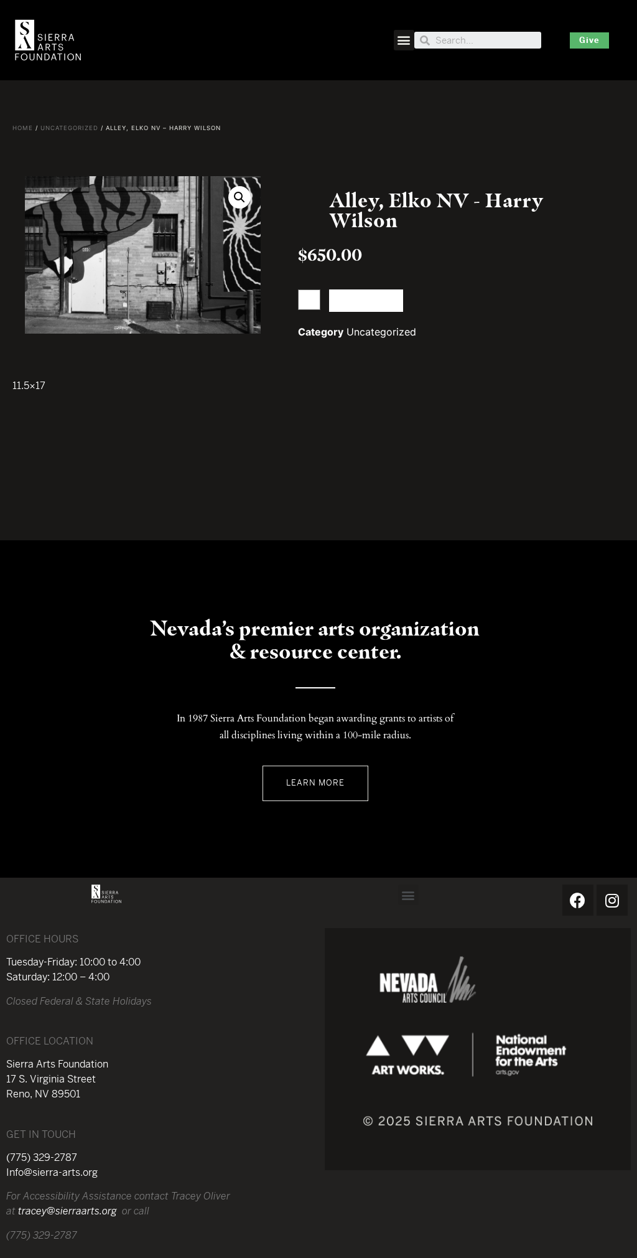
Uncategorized (69, 127)
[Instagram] (612, 900)
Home (22, 127)
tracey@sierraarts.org (67, 1211)
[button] (404, 40)
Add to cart (366, 300)
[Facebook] (577, 900)
